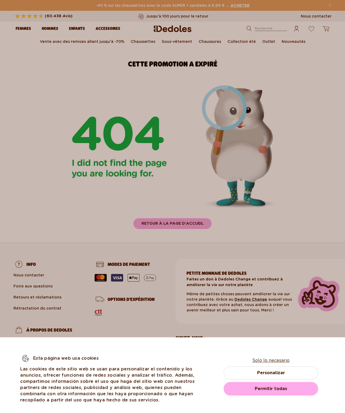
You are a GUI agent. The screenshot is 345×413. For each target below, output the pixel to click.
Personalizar (271, 372)
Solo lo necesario (270, 360)
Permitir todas (271, 388)
